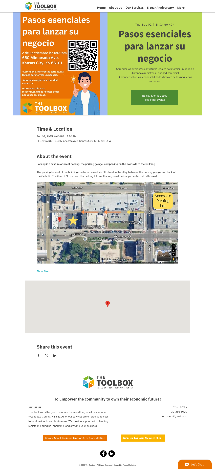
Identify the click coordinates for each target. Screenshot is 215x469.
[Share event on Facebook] (38, 355)
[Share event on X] (46, 355)
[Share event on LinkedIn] (54, 355)
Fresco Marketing (129, 465)
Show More (43, 271)
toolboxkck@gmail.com (173, 416)
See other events (155, 99)
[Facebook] (103, 453)
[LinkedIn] (111, 453)
